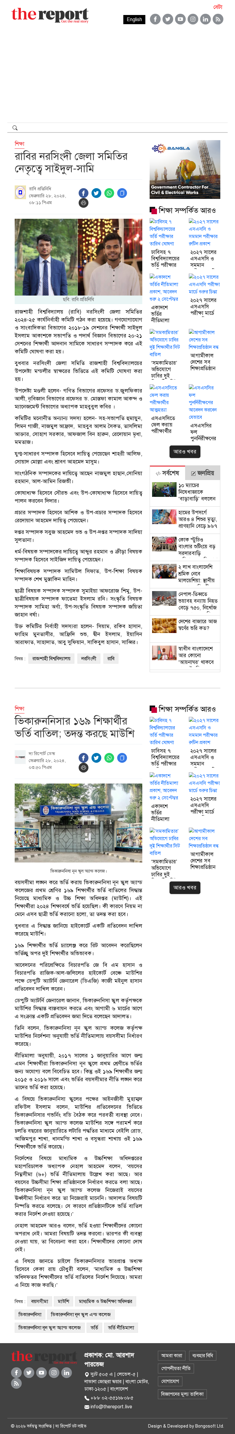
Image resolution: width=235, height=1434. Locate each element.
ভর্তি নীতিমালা (121, 1328)
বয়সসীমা (39, 1301)
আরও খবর (184, 451)
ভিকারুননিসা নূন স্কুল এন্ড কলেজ (81, 1315)
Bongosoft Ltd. (209, 1426)
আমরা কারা (171, 1356)
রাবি (110, 659)
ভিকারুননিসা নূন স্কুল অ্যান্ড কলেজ (50, 1328)
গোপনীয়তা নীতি (176, 1368)
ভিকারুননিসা (30, 1315)
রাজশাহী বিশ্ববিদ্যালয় (51, 659)
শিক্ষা (19, 144)
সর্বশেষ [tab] (170, 473)
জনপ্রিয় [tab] (205, 473)
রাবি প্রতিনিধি (40, 189)
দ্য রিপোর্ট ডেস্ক (42, 753)
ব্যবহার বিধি (202, 1356)
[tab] (167, 473)
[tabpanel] (185, 576)
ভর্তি (94, 1328)
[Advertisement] (117, 76)
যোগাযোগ (170, 1381)
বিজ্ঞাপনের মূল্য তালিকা (182, 1394)
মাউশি (63, 1301)
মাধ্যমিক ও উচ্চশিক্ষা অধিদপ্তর (105, 1301)
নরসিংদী (88, 659)
